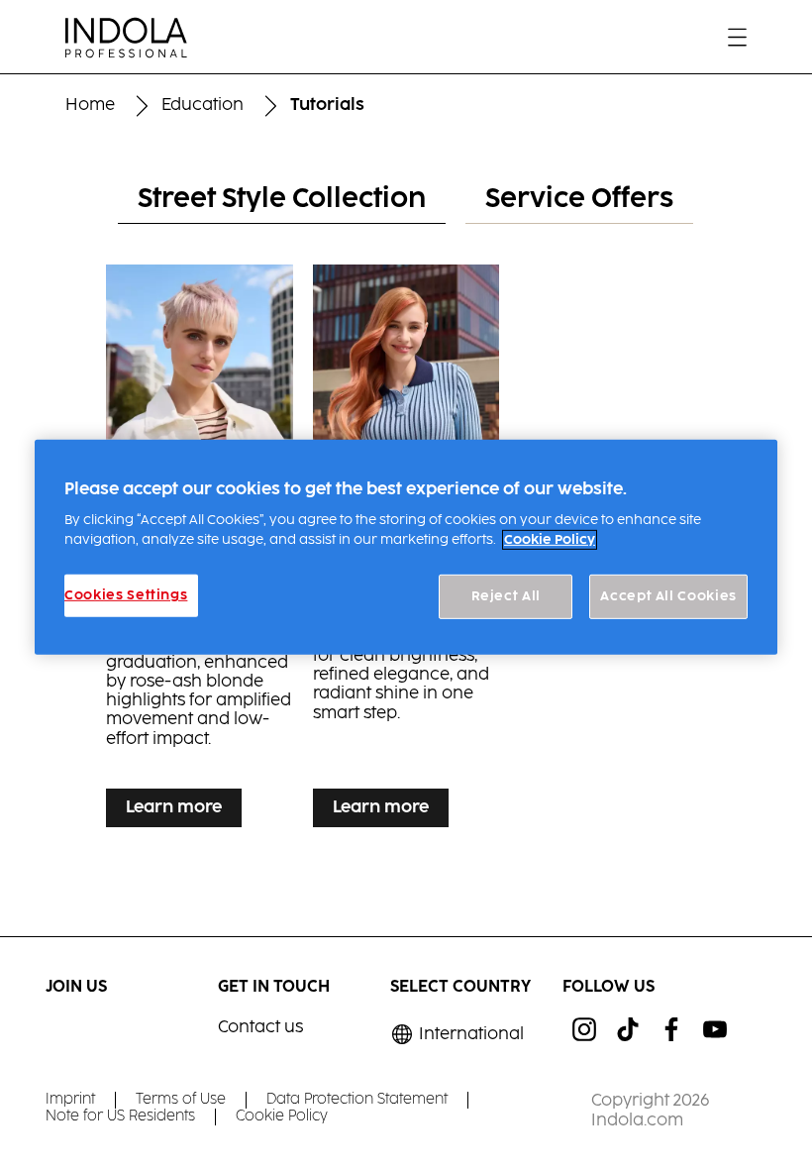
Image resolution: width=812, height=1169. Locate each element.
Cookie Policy (549, 540)
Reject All (506, 596)
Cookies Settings (125, 595)
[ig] (584, 1029)
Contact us (260, 1027)
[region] (406, 547)
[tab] (282, 200)
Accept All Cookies (668, 596)
